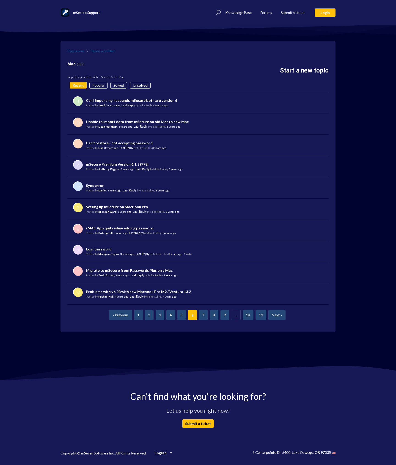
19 (261, 315)
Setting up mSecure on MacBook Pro (117, 206)
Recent (78, 85)
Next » (277, 315)
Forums (266, 12)
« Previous (121, 315)
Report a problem (103, 51)
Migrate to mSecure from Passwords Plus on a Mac (129, 270)
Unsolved (140, 85)
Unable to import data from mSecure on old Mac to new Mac (137, 121)
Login (325, 12)
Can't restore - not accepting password (119, 143)
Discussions (76, 51)
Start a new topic (304, 70)
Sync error (95, 185)
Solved (118, 85)
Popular (98, 85)
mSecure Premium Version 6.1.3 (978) (117, 164)
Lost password (99, 249)
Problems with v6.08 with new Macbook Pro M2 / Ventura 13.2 (138, 291)
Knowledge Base (238, 12)
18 (248, 315)
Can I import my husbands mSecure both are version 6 (131, 100)
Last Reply (128, 105)
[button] (217, 13)
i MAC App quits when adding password (119, 228)
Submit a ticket (293, 12)
